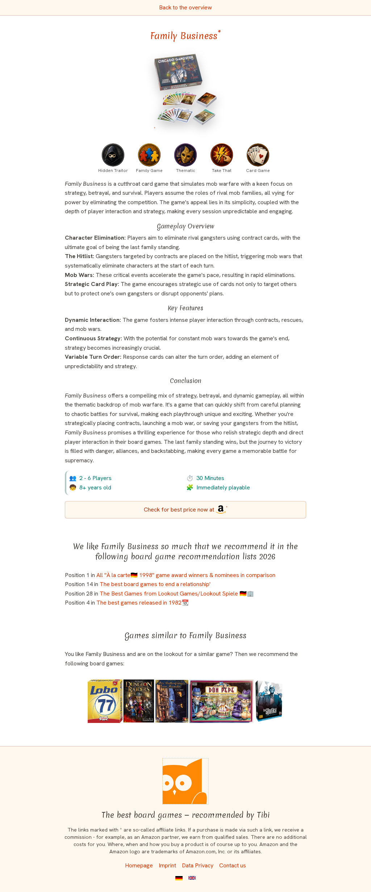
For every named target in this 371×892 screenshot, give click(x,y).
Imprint (167, 865)
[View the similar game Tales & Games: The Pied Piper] (171, 701)
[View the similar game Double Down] (105, 701)
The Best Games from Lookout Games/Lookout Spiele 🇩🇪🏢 (177, 593)
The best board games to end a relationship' (155, 584)
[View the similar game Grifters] (268, 701)
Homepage (139, 865)
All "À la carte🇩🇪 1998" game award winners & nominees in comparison (185, 575)
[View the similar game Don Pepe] (221, 701)
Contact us (232, 865)
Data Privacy (197, 865)
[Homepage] (185, 781)
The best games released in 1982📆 (142, 602)
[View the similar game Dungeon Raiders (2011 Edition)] (138, 701)
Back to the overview (185, 7)
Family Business (185, 36)
